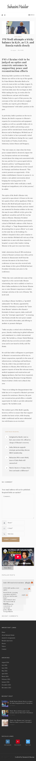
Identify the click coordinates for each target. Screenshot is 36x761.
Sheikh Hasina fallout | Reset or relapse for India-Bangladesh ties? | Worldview (21, 702)
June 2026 (4, 668)
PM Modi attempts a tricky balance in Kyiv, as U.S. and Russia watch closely (18, 42)
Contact (4, 649)
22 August (13, 50)
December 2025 (6, 685)
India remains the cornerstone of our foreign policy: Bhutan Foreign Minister (8, 607)
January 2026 (5, 682)
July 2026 (4, 665)
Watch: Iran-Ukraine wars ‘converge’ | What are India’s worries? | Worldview (21, 721)
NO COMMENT (7, 482)
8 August (12, 724)
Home (3, 632)
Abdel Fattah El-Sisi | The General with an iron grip (9, 601)
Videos (4, 646)
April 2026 (5, 673)
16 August (12, 705)
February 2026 (6, 679)
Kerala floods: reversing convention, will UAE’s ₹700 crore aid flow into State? (10, 595)
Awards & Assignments (8, 638)
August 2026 (5, 662)
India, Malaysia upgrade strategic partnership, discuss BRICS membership (19, 450)
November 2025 (6, 688)
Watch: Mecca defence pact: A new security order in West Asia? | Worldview (21, 712)
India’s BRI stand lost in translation (13, 583)
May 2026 (4, 671)
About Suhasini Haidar (8, 635)
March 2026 (5, 676)
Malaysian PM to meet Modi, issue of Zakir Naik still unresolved (19, 460)
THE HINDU (18, 36)
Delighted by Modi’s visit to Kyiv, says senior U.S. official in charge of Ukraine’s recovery (20, 440)
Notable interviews (7, 641)
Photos (4, 643)
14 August (12, 715)
